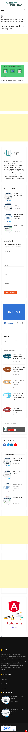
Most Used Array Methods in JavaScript (18, 216)
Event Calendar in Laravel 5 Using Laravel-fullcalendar (19, 356)
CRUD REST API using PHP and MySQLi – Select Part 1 (19, 369)
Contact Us (4, 688)
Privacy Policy (5, 684)
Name (6, 265)
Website (6, 283)
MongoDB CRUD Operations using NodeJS (19, 227)
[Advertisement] (14, 48)
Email (6, 274)
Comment (7, 251)
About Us (4, 679)
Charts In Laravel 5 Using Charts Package (18, 382)
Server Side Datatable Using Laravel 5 (17, 410)
